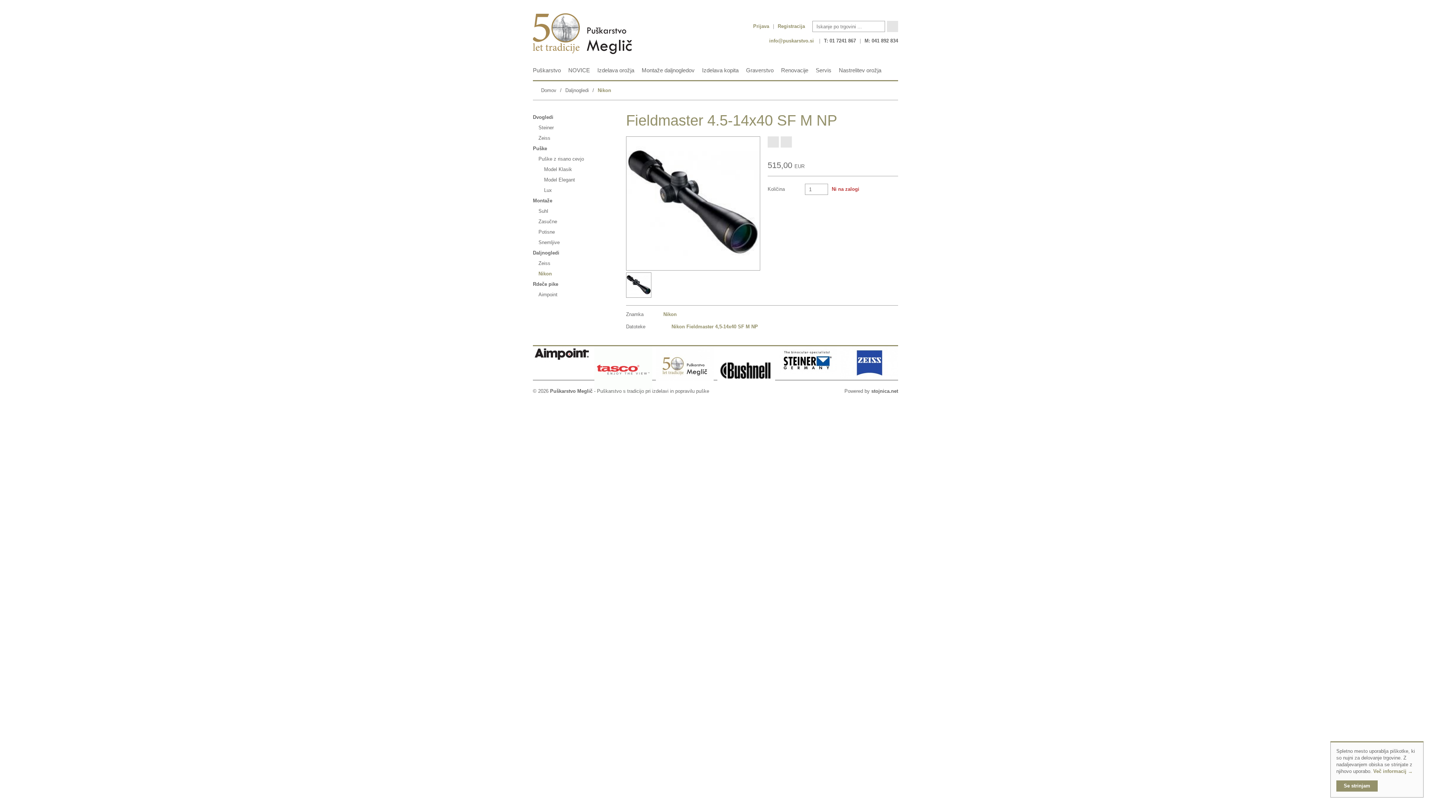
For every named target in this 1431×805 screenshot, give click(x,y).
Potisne (546, 232)
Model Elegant (559, 180)
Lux (548, 190)
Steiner (546, 127)
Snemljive (549, 242)
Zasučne (547, 221)
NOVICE (579, 70)
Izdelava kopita (720, 70)
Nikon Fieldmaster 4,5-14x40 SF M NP (715, 326)
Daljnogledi (577, 90)
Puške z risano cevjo (561, 159)
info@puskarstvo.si (791, 41)
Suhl (543, 211)
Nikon (604, 90)
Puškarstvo (547, 70)
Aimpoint (547, 294)
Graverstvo (760, 70)
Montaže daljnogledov (668, 70)
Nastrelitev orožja (860, 70)
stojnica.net (884, 391)
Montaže (542, 200)
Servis (823, 70)
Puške (540, 148)
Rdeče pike (545, 284)
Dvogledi (543, 117)
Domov (548, 90)
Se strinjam (1357, 786)
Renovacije (794, 70)
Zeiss (544, 138)
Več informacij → (1393, 771)
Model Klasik (558, 169)
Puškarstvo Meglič (571, 391)
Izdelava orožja (615, 70)
